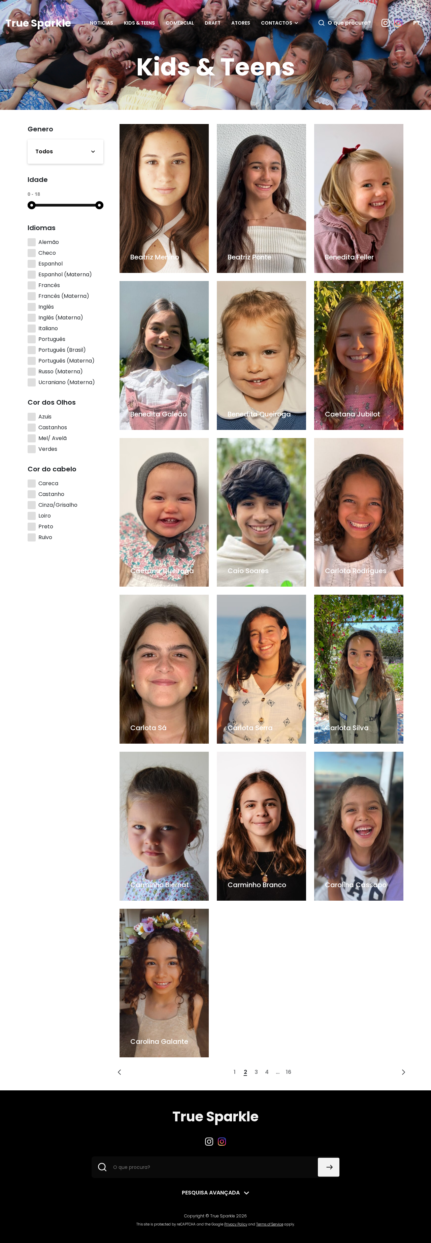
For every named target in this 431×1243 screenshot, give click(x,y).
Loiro (44, 516)
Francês (49, 285)
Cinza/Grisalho (57, 505)
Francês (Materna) (63, 296)
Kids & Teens (139, 23)
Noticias (101, 23)
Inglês (46, 307)
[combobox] (65, 151)
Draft (213, 23)
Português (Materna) (66, 361)
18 (37, 194)
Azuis (45, 417)
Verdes (47, 449)
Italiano (48, 328)
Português (51, 339)
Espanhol (50, 264)
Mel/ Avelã (52, 438)
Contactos (276, 23)
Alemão (48, 242)
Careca (48, 483)
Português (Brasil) (62, 350)
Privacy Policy (235, 1224)
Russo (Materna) (60, 371)
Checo (47, 253)
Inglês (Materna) (60, 317)
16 (288, 1072)
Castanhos (52, 427)
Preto (45, 526)
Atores (240, 23)
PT (416, 23)
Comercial (180, 23)
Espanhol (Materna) (65, 274)
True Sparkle (38, 23)
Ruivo (45, 537)
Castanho (51, 494)
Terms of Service (269, 1224)
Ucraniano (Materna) (66, 382)
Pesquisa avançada (211, 1193)
